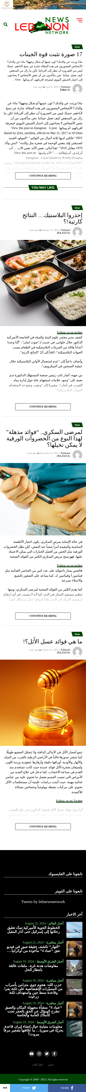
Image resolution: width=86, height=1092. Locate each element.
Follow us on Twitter (69, 801)
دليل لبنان (37, 1064)
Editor (63, 89)
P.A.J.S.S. (62, 233)
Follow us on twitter (69, 332)
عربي (51, 1064)
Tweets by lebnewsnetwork (43, 901)
